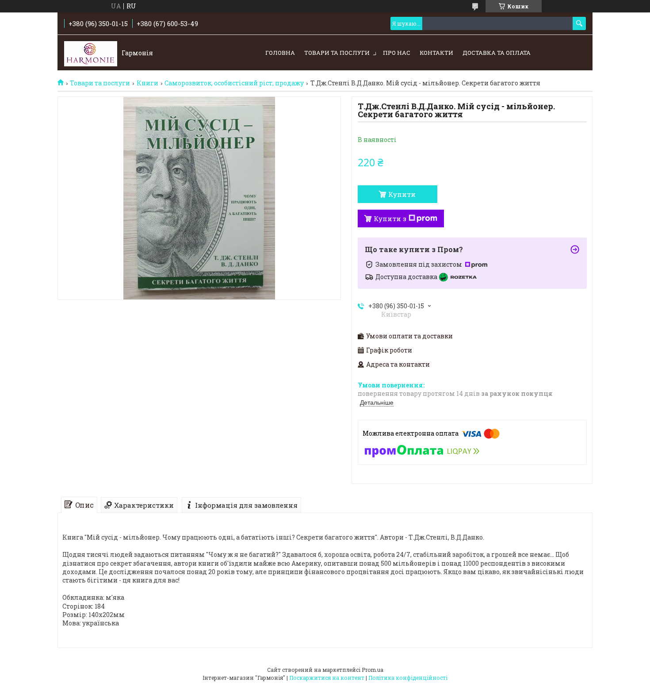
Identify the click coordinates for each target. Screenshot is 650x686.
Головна (280, 53)
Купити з (390, 218)
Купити (402, 194)
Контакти (436, 53)
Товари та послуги (337, 53)
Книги (147, 83)
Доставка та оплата (497, 53)
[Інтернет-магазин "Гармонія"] (90, 53)
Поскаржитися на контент (326, 677)
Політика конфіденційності (407, 677)
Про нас (396, 53)
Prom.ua (372, 669)
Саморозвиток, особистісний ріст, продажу (234, 83)
